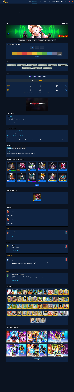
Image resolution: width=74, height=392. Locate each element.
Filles (11, 65)
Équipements (48, 40)
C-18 (47, 68)
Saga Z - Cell (37, 68)
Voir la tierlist (37, 56)
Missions (58, 1)
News (30, 1)
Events (49, 1)
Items (62, 1)
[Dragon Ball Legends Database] (69, 2)
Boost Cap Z (35, 40)
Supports (44, 1)
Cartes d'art (41, 40)
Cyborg (22, 65)
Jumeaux (32, 65)
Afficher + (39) (37, 359)
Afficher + (37, 185)
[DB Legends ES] (72, 2)
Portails (40, 1)
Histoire (53, 1)
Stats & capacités (22, 40)
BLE (26, 68)
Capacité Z (29, 40)
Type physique (63, 65)
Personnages (34, 1)
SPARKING (52, 65)
